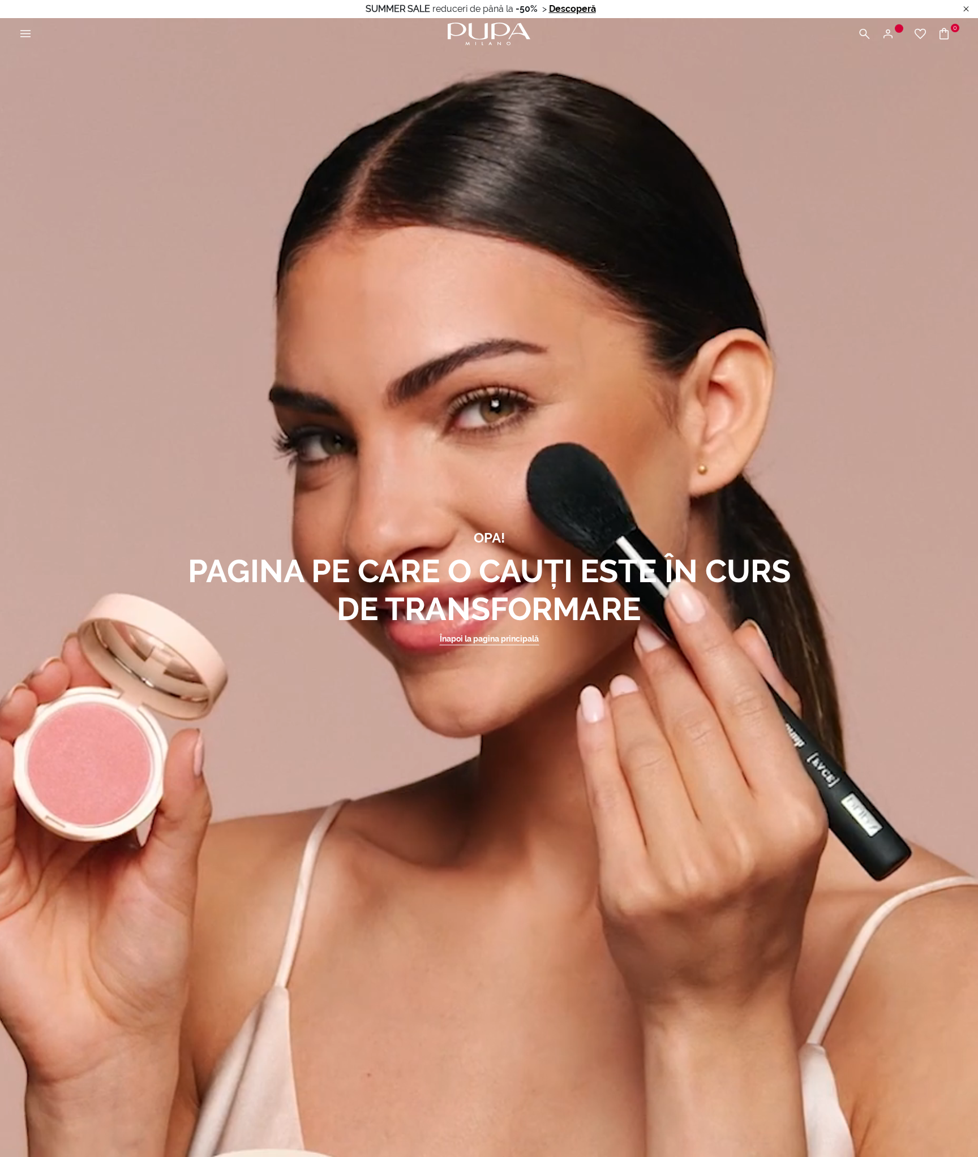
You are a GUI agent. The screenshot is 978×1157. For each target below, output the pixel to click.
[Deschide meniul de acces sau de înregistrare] (892, 34)
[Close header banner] (966, 9)
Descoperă (572, 8)
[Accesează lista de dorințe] (920, 34)
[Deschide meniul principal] (25, 34)
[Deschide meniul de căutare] (864, 34)
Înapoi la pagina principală (489, 638)
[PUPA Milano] (489, 33)
